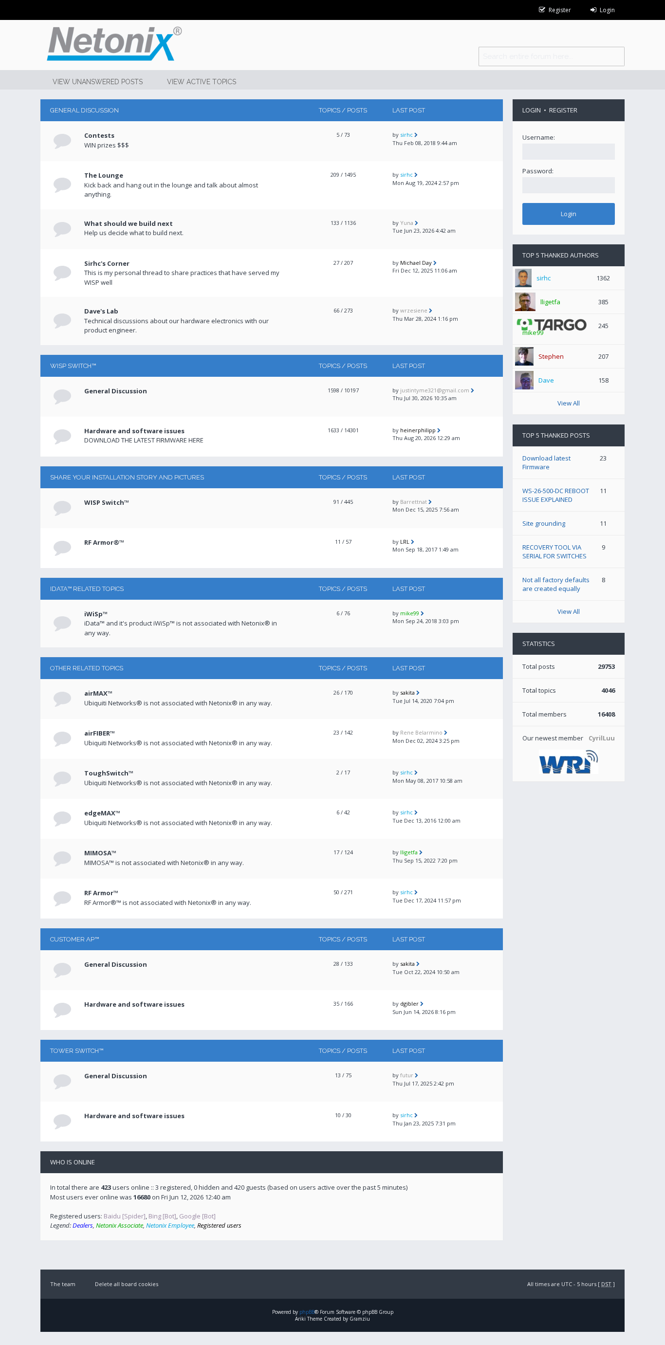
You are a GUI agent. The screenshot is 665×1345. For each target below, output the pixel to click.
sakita (407, 692)
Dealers (83, 1225)
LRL (404, 541)
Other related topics (86, 668)
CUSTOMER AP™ (74, 939)
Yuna (406, 222)
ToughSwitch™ (108, 773)
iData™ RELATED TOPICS (87, 588)
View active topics (201, 82)
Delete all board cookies (126, 1284)
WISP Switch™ (73, 365)
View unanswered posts (98, 82)
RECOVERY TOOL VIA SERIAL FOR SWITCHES (554, 551)
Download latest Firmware (546, 462)
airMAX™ (98, 693)
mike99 (409, 613)
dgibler (409, 1003)
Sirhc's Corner (106, 263)
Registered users (219, 1225)
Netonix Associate (119, 1225)
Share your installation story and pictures (127, 477)
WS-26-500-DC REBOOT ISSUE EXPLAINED (555, 495)
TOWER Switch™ (76, 1050)
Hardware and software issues (134, 430)
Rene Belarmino (421, 732)
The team (62, 1284)
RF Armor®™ (104, 542)
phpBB (306, 1311)
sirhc (406, 134)
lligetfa (409, 852)
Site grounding (543, 523)
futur (406, 1075)
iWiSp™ (96, 613)
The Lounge (103, 175)
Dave (546, 380)
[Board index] (111, 45)
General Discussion (84, 110)
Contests (99, 135)
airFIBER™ (99, 733)
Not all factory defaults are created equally (556, 584)
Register (563, 110)
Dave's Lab (101, 311)
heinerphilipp (418, 430)
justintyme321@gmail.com (434, 390)
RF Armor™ (101, 892)
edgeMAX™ (102, 813)
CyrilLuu (602, 738)
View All (568, 403)
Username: (538, 137)
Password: (538, 170)
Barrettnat (413, 501)
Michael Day (416, 262)
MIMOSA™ (100, 852)
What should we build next (128, 223)
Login (531, 110)
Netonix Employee (170, 1225)
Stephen (551, 356)
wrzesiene (413, 310)
